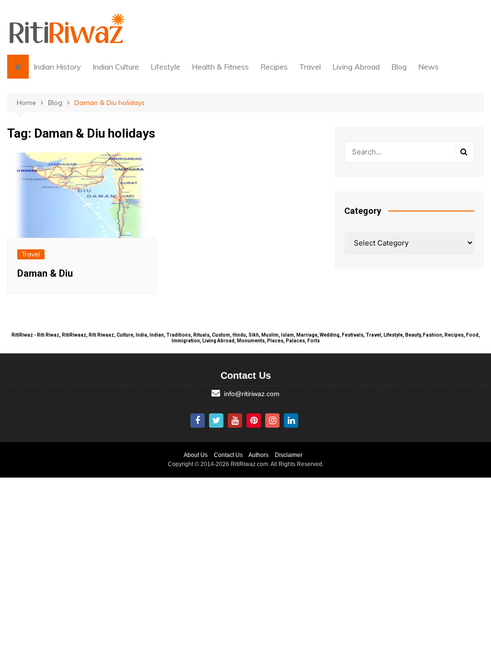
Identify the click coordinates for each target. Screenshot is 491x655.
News (428, 66)
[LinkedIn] (291, 420)
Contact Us (228, 455)
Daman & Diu (45, 273)
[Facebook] (197, 420)
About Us (196, 455)
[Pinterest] (253, 420)
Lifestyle (165, 66)
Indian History (57, 66)
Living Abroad (356, 66)
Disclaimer (289, 455)
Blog (399, 66)
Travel (310, 66)
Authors (258, 455)
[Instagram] (272, 420)
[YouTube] (235, 420)
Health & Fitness (220, 66)
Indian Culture (116, 66)
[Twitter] (216, 420)
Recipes (274, 66)
